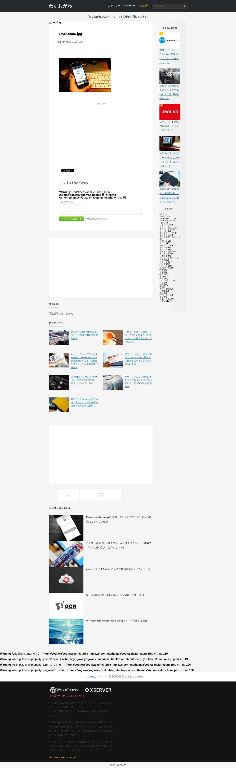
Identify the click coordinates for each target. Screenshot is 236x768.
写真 (161, 270)
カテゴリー (114, 5)
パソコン (163, 266)
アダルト (163, 241)
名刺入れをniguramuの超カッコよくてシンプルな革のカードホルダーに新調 (84, 402)
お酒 (161, 282)
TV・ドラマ (164, 280)
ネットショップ (166, 233)
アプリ (162, 243)
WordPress (129, 5)
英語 (161, 293)
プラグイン (164, 225)
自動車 (162, 291)
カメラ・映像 (165, 251)
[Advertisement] (101, 130)
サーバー (163, 231)
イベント (163, 247)
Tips (161, 222)
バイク (162, 264)
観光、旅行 (164, 295)
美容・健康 (164, 289)
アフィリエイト (166, 227)
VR (160, 214)
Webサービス (165, 218)
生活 (161, 278)
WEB (161, 216)
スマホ (162, 260)
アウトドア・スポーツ (169, 237)
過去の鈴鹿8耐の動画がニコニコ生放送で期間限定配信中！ (84, 335)
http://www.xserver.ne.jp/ (62, 757)
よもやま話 (164, 235)
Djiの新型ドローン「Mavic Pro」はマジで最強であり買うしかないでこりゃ (84, 380)
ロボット (163, 256)
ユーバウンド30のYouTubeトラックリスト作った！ (169, 126)
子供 (161, 272)
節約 (161, 285)
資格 (161, 297)
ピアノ (162, 301)
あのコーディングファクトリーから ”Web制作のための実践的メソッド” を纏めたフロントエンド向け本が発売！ (84, 361)
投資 (161, 274)
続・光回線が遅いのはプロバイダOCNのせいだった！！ (116, 594)
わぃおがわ (60, 5)
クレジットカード (167, 258)
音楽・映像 (164, 299)
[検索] (184, 5)
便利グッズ (164, 268)
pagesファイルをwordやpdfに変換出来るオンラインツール (118, 569)
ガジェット (164, 253)
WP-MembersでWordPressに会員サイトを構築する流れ (116, 620)
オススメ (163, 249)
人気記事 (143, 5)
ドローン (163, 262)
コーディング (165, 229)
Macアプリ (164, 245)
